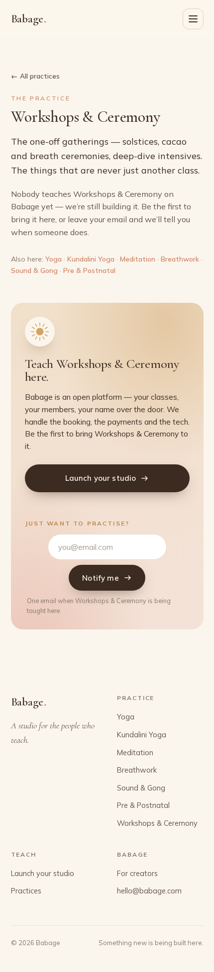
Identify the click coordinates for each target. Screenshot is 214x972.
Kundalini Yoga (90, 259)
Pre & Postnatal (89, 270)
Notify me (100, 578)
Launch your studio (100, 478)
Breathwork (180, 259)
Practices (26, 890)
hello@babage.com (149, 890)
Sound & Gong (34, 270)
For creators (137, 873)
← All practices (35, 76)
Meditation (137, 259)
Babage (29, 18)
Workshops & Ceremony (157, 823)
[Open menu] (193, 18)
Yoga (53, 259)
